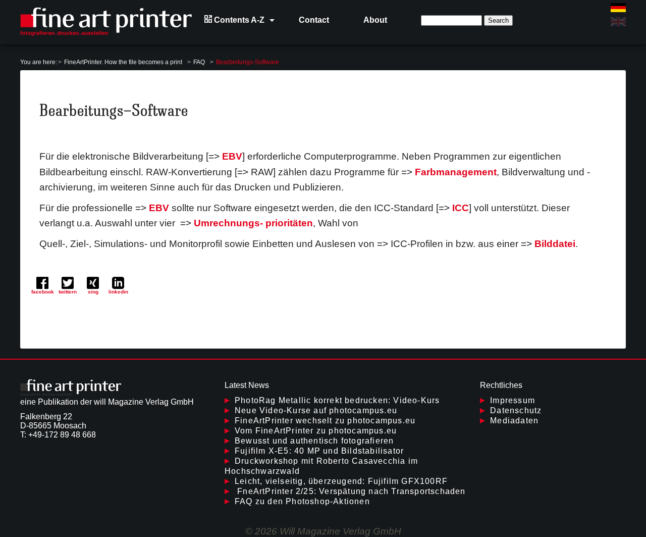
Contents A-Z (238, 20)
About (375, 20)
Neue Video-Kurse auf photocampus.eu (316, 410)
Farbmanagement (456, 172)
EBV (232, 156)
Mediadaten (514, 420)
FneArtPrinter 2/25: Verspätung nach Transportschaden (350, 491)
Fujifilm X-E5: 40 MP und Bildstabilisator (319, 451)
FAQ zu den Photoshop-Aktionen (302, 501)
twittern (68, 292)
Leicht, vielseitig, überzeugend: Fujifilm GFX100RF (341, 481)
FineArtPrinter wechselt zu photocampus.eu (325, 420)
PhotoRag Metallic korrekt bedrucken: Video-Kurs (337, 400)
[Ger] (618, 8)
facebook (42, 292)
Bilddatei (554, 243)
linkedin (118, 292)
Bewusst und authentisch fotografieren (314, 440)
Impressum (512, 400)
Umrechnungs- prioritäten (253, 223)
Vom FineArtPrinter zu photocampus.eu (316, 430)
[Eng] (618, 22)
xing (93, 292)
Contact (314, 20)
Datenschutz (516, 410)
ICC (460, 208)
